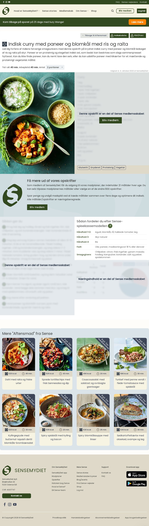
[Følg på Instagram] (6, 2)
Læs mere (137, 22)
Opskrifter (56, 479)
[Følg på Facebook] (4, 2)
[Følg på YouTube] (9, 2)
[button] (112, 11)
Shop (94, 10)
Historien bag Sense (60, 483)
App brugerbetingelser (136, 517)
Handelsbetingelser (80, 517)
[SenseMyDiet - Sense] (5, 11)
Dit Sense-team (59, 490)
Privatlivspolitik (59, 517)
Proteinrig (108, 167)
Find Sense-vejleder (85, 483)
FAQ (118, 2)
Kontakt (143, 2)
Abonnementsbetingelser (107, 517)
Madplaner (57, 476)
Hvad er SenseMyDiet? (26, 10)
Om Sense (81, 10)
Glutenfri (83, 167)
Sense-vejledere (130, 2)
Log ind (80, 490)
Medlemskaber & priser (87, 476)
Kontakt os (106, 472)
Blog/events (82, 479)
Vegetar (120, 167)
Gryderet (95, 167)
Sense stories (49, 10)
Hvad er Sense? (58, 486)
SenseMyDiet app (59, 472)
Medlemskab (66, 10)
